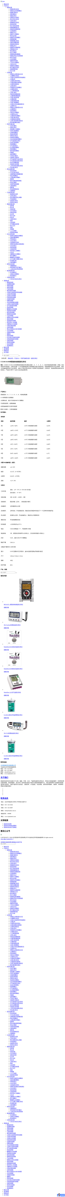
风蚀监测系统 (14, 134)
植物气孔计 (13, 32)
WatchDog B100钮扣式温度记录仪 (13, 668)
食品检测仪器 (11, 270)
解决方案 (6, 347)
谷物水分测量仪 (14, 274)
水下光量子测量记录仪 (16, 259)
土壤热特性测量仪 (15, 115)
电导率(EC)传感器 (12, 322)
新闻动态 (6, 350)
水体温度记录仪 (14, 242)
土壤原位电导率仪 (15, 80)
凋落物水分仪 (14, 49)
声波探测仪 (13, 199)
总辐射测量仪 (14, 132)
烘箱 (11, 227)
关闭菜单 (3, 842)
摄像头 (9, 334)
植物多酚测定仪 (14, 27)
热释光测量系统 (14, 42)
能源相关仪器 (14, 194)
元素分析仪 (13, 219)
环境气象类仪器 (25, 358)
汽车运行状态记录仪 (16, 279)
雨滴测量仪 (13, 144)
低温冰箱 (12, 209)
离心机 (12, 207)
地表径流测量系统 (15, 94)
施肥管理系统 (14, 60)
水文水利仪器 (11, 234)
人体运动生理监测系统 (16, 269)
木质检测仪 (13, 30)
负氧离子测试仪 (14, 157)
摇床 (11, 220)
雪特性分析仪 (14, 135)
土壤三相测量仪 (14, 102)
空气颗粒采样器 (14, 224)
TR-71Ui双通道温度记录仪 (11, 733)
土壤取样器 (13, 99)
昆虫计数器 (13, 182)
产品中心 (6, 5)
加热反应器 (13, 212)
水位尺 (12, 252)
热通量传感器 (11, 284)
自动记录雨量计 (14, 142)
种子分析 (12, 70)
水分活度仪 (13, 210)
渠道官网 (8, 842)
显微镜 (12, 229)
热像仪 (12, 152)
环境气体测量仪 (14, 130)
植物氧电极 (13, 39)
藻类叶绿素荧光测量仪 (16, 235)
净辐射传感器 (11, 332)
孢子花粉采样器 (14, 25)
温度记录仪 (13, 127)
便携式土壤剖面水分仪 (16, 74)
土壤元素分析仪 (14, 117)
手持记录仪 (13, 195)
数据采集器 (10, 282)
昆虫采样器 (13, 170)
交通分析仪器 (11, 277)
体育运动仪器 (11, 264)
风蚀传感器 (10, 307)
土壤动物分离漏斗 (15, 177)
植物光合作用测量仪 (16, 10)
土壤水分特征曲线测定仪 (17, 104)
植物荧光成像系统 (15, 47)
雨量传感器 (10, 300)
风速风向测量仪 (14, 137)
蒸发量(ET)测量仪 (15, 129)
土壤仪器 (9, 72)
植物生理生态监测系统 (16, 55)
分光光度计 (13, 245)
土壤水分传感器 (11, 295)
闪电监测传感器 (11, 325)
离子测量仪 (13, 255)
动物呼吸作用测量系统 (16, 174)
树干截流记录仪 (14, 67)
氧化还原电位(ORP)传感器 (14, 329)
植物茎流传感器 (11, 314)
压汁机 (12, 214)
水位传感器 (10, 330)
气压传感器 (10, 315)
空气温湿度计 (14, 145)
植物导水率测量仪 (15, 37)
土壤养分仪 (13, 105)
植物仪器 (9, 7)
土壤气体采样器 (14, 97)
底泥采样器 (13, 247)
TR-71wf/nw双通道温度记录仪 (12, 625)
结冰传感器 (10, 344)
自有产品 (19, 842)
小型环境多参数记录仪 (16, 165)
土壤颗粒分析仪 (14, 75)
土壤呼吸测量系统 (15, 95)
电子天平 (12, 225)
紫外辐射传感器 (11, 290)
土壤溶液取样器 (14, 100)
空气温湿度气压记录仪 (16, 159)
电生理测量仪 (14, 175)
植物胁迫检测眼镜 (15, 54)
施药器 (12, 187)
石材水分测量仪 (14, 112)
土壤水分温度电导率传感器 (14, 292)
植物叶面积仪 (14, 12)
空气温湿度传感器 (12, 305)
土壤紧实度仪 (14, 89)
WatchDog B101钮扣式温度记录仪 (13, 647)
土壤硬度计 (13, 109)
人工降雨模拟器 (14, 90)
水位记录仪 (13, 240)
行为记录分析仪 (14, 172)
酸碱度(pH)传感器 (12, 309)
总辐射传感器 (11, 299)
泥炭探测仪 (13, 110)
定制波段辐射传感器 (12, 339)
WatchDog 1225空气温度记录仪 (12, 692)
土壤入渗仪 (13, 92)
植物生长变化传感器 (12, 317)
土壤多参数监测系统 (16, 82)
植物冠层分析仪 (14, 9)
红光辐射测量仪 (14, 147)
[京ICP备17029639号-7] (7, 839)
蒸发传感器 (10, 319)
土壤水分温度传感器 (12, 304)
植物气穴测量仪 (14, 34)
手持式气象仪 (14, 155)
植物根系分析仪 (14, 22)
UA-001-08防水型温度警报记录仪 (13, 715)
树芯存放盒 (13, 57)
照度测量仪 (13, 149)
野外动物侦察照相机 (16, 180)
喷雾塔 (12, 179)
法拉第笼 (12, 222)
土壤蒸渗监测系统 (15, 119)
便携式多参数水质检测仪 (17, 244)
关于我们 (6, 352)
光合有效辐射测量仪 (16, 139)
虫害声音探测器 (14, 184)
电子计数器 (13, 52)
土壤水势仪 (13, 85)
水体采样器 (13, 249)
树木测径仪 (13, 50)
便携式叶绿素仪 (14, 17)
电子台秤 (12, 215)
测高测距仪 (13, 14)
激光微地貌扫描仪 (15, 122)
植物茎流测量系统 (15, 29)
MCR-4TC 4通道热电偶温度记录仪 (13, 604)
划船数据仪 (13, 265)
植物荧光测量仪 (14, 65)
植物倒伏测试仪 (14, 44)
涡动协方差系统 (14, 164)
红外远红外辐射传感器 (13, 337)
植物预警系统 (14, 69)
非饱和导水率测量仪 (16, 87)
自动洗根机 (13, 59)
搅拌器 (12, 205)
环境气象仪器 (11, 124)
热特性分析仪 (14, 202)
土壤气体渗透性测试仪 (16, 120)
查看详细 (6, 607)
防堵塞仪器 (13, 260)
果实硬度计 (13, 275)
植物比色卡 (13, 45)
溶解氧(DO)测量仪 (15, 254)
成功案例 (6, 349)
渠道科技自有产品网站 (10, 827)
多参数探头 (10, 345)
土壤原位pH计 (14, 114)
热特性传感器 (11, 342)
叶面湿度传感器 (11, 297)
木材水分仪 (13, 64)
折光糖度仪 (13, 272)
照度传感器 (10, 335)
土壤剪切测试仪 (14, 84)
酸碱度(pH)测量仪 (15, 257)
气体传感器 (10, 289)
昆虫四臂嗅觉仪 (14, 189)
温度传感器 (10, 287)
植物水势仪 (13, 15)
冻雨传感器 (10, 327)
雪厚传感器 (10, 285)
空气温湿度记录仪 (15, 140)
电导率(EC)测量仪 (15, 250)
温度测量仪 (13, 154)
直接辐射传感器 (11, 320)
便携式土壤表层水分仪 (16, 107)
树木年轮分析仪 (14, 19)
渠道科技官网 (7, 824)
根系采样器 (13, 24)
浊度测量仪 (13, 262)
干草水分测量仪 (14, 62)
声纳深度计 (13, 239)
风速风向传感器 (11, 310)
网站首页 (6, 4)
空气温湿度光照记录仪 (16, 160)
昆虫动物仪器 (11, 169)
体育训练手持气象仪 (16, 267)
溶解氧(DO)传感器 (12, 324)
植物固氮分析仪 (14, 40)
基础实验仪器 (11, 204)
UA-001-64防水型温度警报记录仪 (13, 755)
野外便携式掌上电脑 (16, 197)
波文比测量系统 (14, 162)
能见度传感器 (11, 312)
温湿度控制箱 (14, 232)
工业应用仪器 (11, 192)
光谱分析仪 (13, 20)
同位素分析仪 (14, 167)
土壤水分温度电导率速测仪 (17, 77)
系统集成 (6, 280)
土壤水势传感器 (11, 294)
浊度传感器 (10, 340)
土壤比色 (12, 79)
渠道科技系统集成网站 (10, 825)
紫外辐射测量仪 (14, 150)
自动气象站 (13, 125)
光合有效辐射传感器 (12, 302)
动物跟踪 (12, 190)
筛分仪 (12, 217)
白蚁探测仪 (13, 185)
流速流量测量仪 (14, 237)
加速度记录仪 (14, 200)
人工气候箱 (13, 230)
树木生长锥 (13, 35)
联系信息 (4, 798)
